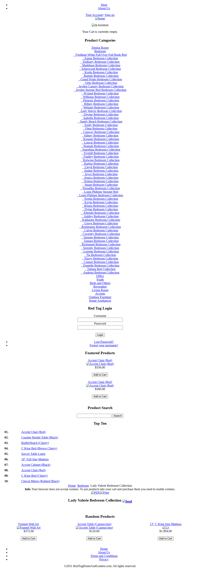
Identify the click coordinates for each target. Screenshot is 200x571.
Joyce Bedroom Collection (100, 174)
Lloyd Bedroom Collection (100, 167)
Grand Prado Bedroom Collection (100, 79)
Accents (100, 293)
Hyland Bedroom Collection (100, 93)
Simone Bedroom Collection (100, 237)
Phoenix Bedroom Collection (100, 100)
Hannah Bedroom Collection (100, 146)
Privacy (104, 559)
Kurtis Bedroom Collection (100, 72)
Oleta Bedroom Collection (100, 128)
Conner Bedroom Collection (100, 262)
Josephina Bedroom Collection (100, 149)
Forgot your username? (104, 345)
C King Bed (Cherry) (34, 475)
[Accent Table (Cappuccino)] (94, 527)
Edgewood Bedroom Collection (100, 68)
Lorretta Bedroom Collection (100, 251)
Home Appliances (100, 300)
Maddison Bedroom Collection (100, 65)
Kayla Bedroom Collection (100, 202)
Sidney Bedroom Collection (100, 135)
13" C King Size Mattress (165, 524)
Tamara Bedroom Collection (100, 241)
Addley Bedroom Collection (100, 216)
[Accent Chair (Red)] (100, 364)
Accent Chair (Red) (100, 360)
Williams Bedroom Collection (100, 97)
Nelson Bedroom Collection (100, 181)
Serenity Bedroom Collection (100, 248)
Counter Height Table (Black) (39, 437)
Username (100, 316)
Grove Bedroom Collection (100, 223)
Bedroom (100, 51)
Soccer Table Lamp (33, 453)
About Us (104, 552)
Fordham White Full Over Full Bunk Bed (100, 54)
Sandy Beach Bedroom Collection (100, 121)
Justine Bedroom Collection (100, 170)
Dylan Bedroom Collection (100, 209)
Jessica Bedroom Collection (100, 177)
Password (100, 323)
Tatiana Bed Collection (100, 269)
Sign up (109, 15)
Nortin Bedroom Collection (100, 198)
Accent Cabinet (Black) (35, 464)
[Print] (104, 491)
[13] (165, 527)
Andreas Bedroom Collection (100, 272)
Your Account (94, 15)
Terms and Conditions (104, 556)
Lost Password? (104, 341)
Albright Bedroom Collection (100, 212)
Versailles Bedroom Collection (100, 188)
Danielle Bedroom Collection (100, 265)
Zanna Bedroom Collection (100, 58)
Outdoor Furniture (100, 297)
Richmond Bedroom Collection (100, 244)
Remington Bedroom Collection (100, 227)
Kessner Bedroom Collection (100, 139)
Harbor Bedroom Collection (100, 163)
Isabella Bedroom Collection (100, 118)
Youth (100, 279)
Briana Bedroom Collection (100, 205)
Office (100, 276)
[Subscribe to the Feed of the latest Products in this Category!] (127, 500)
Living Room (100, 290)
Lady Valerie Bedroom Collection (100, 111)
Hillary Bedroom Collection (100, 104)
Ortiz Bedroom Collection (100, 82)
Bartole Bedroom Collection (100, 75)
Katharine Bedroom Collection (100, 219)
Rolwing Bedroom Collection (100, 160)
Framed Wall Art (28, 524)
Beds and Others (100, 283)
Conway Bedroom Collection (100, 132)
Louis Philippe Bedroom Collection (100, 195)
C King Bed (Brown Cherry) (39, 448)
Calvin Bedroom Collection (100, 230)
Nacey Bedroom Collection (100, 258)
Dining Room (100, 47)
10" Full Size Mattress (35, 459)
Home (72, 485)
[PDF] (95, 491)
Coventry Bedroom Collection (100, 234)
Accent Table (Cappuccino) (94, 524)
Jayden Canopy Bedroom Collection (100, 86)
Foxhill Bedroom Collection (100, 153)
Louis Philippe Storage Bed (100, 191)
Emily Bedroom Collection (100, 125)
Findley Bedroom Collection (100, 156)
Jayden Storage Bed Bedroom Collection (100, 90)
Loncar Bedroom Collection (100, 142)
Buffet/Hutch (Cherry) (35, 443)
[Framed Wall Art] (28, 527)
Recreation (100, 286)
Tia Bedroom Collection (100, 255)
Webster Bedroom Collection (100, 107)
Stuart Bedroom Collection (100, 184)
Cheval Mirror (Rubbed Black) (40, 481)
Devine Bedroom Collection (100, 114)
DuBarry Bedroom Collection (100, 61)
